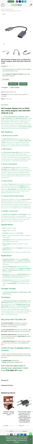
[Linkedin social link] (22, 1)
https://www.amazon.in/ (7, 374)
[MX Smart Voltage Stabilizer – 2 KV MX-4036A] (8, 403)
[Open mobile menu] (2, 5)
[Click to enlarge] (4, 44)
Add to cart (13, 83)
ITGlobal (11, 431)
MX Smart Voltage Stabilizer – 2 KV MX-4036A (9, 413)
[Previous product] (2, 14)
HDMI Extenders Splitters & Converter (11, 10)
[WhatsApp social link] (25, 1)
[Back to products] (4, 14)
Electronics (9, 9)
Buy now (23, 83)
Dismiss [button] (30, 439)
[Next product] (6, 14)
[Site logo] (16, 5)
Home (2, 9)
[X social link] (20, 1)
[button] (2, 31)
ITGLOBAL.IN (11, 370)
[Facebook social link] (17, 1)
